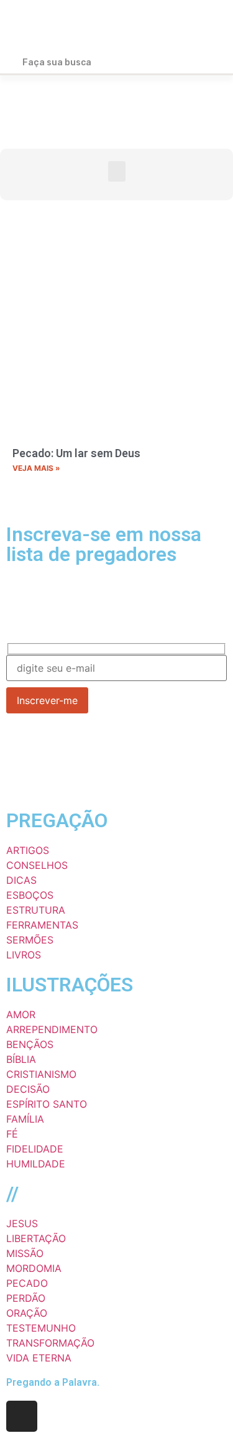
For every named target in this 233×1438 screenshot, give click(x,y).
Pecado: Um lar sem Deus (76, 453)
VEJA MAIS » (36, 468)
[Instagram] (21, 1416)
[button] (209, 26)
